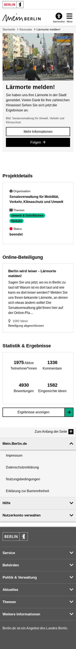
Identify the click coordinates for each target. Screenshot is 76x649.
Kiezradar (25, 29)
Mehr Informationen (38, 131)
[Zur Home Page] (22, 17)
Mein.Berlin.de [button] (15, 444)
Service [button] (9, 553)
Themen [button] (9, 602)
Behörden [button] (11, 565)
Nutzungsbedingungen (23, 479)
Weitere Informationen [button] (21, 614)
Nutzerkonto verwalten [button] (22, 515)
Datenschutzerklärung (22, 467)
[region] (24, 365)
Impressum (14, 455)
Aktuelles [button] (10, 590)
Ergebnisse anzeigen (33, 412)
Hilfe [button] (6, 503)
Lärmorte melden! (48, 29)
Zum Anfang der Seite (51, 431)
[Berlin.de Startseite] (15, 536)
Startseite (9, 29)
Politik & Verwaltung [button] (20, 577)
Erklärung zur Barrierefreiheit (27, 491)
